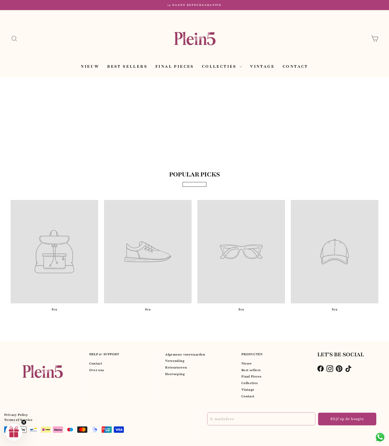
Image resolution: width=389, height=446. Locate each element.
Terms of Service (18, 420)
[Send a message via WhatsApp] (380, 437)
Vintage (262, 66)
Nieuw (90, 66)
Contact (295, 66)
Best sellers (127, 66)
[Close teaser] (23, 422)
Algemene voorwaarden (185, 354)
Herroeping (175, 374)
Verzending (174, 361)
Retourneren (176, 367)
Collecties (220, 66)
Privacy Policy (16, 415)
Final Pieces (174, 66)
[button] (13, 432)
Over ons (96, 370)
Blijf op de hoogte (347, 418)
